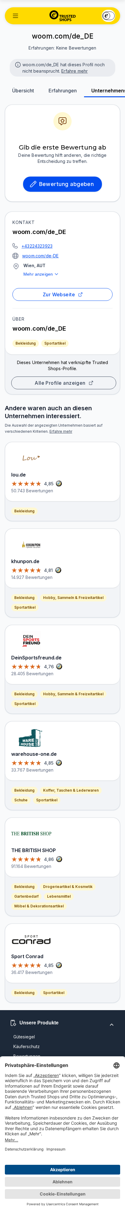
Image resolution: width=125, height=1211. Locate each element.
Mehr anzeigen (38, 274)
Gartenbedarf (26, 896)
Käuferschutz (26, 1046)
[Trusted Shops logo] (62, 15)
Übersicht (23, 91)
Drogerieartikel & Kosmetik (68, 886)
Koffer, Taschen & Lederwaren (71, 790)
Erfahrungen (63, 91)
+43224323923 (37, 246)
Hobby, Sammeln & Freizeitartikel (73, 597)
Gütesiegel (24, 1036)
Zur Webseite (59, 294)
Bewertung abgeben (66, 184)
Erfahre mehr (74, 71)
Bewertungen (26, 1056)
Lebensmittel (59, 896)
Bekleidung (25, 343)
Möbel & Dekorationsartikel (39, 906)
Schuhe (21, 800)
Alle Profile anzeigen (60, 383)
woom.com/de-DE (40, 255)
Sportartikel (55, 343)
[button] (15, 16)
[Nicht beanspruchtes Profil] (17, 64)
